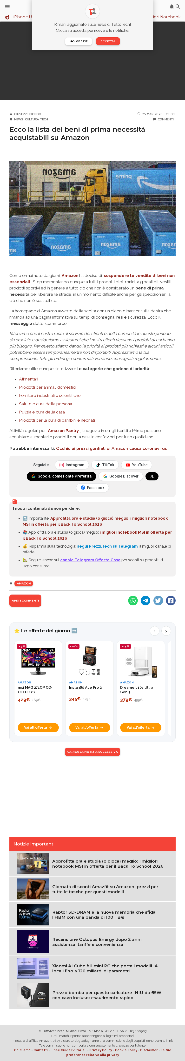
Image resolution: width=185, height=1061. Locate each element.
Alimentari (28, 379)
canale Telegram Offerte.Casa (90, 559)
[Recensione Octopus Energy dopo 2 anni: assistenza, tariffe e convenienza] (33, 941)
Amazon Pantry (63, 430)
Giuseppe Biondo (27, 114)
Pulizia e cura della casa (42, 412)
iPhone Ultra (26, 17)
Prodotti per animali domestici (47, 387)
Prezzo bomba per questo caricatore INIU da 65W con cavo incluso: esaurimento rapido (106, 995)
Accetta (107, 41)
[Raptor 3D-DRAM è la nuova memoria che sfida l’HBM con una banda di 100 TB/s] (33, 914)
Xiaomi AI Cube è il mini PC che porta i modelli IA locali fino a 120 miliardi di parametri (105, 968)
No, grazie (79, 41)
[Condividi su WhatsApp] (133, 600)
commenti (166, 119)
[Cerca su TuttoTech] (178, 7)
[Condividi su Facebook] (171, 600)
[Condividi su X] (158, 600)
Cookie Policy (126, 1050)
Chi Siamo (22, 1050)
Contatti (40, 1050)
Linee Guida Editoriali (68, 1050)
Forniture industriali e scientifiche (50, 395)
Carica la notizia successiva (92, 751)
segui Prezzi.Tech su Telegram (107, 546)
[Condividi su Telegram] (145, 600)
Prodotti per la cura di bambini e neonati (57, 420)
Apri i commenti (25, 600)
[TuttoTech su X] (152, 476)
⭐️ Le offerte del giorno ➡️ (45, 631)
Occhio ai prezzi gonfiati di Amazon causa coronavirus (111, 448)
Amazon (70, 275)
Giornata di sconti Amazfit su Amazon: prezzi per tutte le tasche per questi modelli (105, 889)
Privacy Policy (100, 1050)
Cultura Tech (36, 119)
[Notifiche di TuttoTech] (172, 6)
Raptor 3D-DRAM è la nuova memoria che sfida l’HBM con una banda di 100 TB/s (104, 915)
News (18, 119)
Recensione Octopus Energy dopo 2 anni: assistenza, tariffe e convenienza (97, 942)
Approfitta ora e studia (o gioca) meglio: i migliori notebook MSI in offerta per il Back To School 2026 (108, 863)
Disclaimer (149, 1050)
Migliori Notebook (162, 17)
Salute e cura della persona (45, 403)
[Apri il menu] (7, 7)
